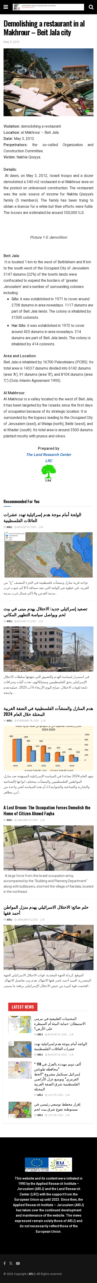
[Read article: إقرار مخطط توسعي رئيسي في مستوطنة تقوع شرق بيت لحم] (20, 1110)
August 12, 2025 (26, 621)
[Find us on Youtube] (18, 1263)
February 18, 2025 (28, 721)
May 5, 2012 (12, 42)
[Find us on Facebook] (5, 1263)
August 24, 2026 (26, 527)
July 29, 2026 (55, 1095)
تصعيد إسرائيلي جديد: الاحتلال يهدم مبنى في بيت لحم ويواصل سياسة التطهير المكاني (45, 611)
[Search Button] (91, 7)
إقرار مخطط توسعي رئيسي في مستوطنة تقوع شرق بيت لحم (57, 1106)
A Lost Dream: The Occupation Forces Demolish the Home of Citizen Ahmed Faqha (47, 810)
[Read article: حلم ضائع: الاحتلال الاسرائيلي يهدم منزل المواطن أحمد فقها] (48, 947)
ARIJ (31, 1274)
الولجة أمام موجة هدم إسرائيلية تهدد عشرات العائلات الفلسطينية (42, 517)
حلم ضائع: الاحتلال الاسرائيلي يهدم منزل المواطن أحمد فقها (46, 910)
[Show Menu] (6, 7)
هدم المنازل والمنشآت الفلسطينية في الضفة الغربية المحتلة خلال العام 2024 (48, 711)
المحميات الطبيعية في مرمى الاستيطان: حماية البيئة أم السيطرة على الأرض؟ (59, 1023)
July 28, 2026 (55, 1115)
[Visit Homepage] (48, 7)
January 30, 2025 (27, 820)
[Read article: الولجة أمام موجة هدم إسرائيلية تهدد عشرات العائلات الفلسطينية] (48, 555)
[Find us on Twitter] (11, 1263)
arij (9, 527)
